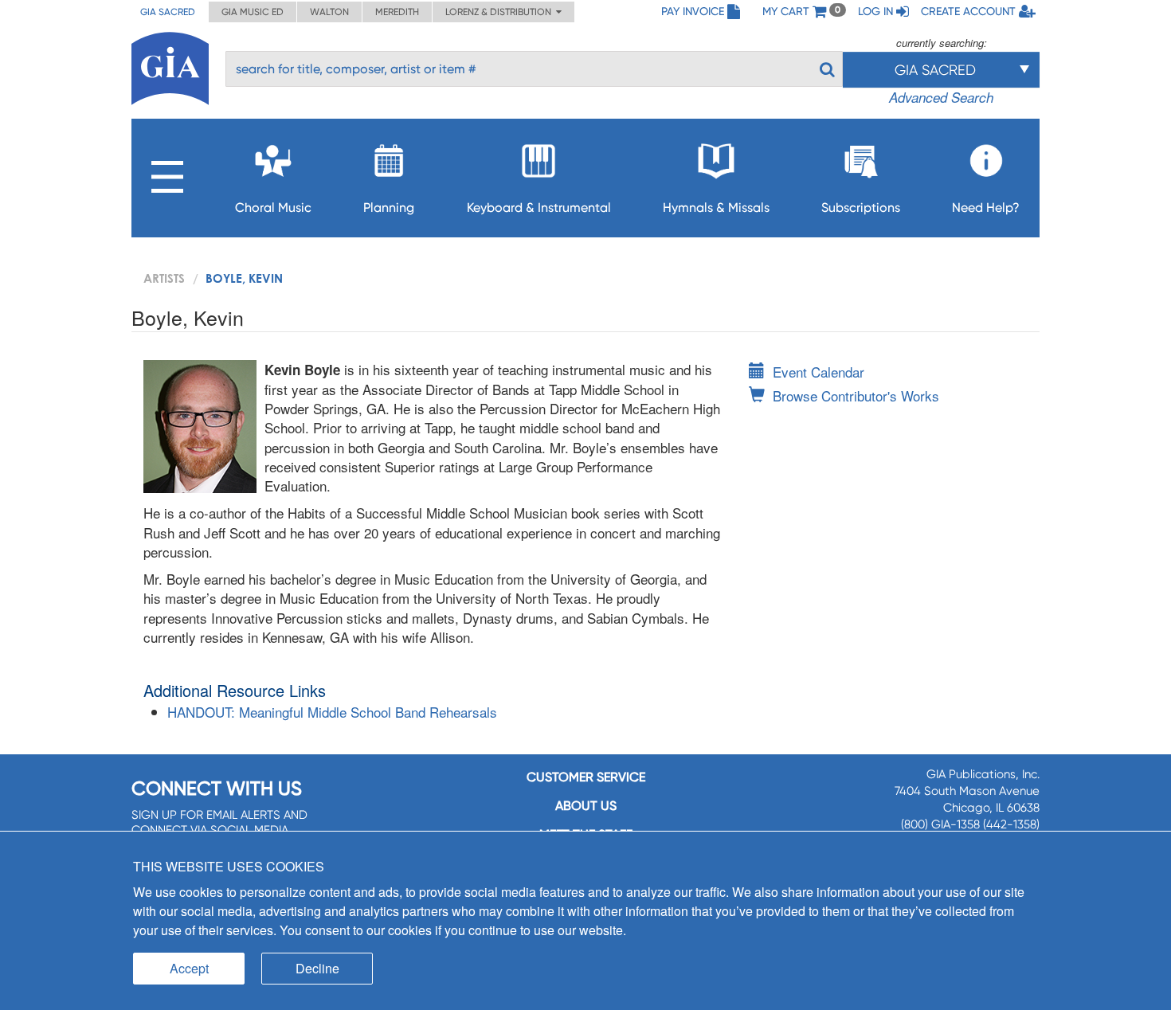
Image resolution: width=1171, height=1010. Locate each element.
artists (164, 278)
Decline (317, 968)
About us (586, 805)
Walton (329, 12)
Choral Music (273, 207)
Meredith (397, 12)
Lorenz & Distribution (500, 12)
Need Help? (986, 207)
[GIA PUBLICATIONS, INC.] (170, 66)
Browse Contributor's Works (856, 395)
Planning (388, 207)
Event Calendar (818, 372)
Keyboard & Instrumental (539, 207)
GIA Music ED (252, 12)
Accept (189, 968)
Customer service (586, 777)
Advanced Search (941, 97)
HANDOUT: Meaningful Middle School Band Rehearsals (332, 712)
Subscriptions (860, 207)
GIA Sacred (167, 12)
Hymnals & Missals (716, 207)
